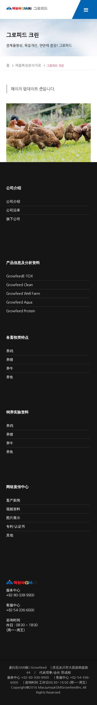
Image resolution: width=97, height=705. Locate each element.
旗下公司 (13, 219)
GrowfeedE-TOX (19, 276)
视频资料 (13, 509)
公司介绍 (13, 201)
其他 (9, 535)
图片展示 (13, 517)
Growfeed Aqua (19, 302)
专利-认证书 (15, 526)
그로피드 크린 (55, 65)
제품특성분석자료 (28, 65)
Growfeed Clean (19, 285)
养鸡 (9, 351)
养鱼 (9, 377)
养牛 (9, 368)
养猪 (9, 359)
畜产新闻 (13, 500)
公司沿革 (13, 210)
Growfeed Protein (20, 311)
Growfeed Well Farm (23, 293)
